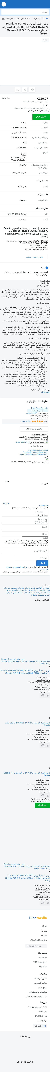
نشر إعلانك (42, 805)
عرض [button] (31, 442)
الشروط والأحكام (40, 979)
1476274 (22, 137)
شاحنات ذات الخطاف (36, 590)
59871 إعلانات (32, 413)
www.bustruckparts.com (38, 450)
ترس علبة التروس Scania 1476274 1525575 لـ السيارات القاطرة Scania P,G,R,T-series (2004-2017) (27, 878)
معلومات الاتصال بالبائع (38, 940)
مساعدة (44, 935)
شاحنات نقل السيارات (14, 592)
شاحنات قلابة (29, 588)
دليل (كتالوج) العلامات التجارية (36, 996)
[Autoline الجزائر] (33, 4)
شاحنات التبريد (43, 592)
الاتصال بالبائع (41, 117)
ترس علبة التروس (19, 132)
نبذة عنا (44, 931)
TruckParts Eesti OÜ (39, 408)
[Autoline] (3, 18)
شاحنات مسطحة (17, 588)
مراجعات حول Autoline (38, 992)
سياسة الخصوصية (20, 567)
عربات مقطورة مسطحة (40, 595)
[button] (4, 4)
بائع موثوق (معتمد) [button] (37, 410)
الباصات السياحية (30, 592)
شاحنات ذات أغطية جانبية (17, 590)
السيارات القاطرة (42, 588)
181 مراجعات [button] (25, 421)
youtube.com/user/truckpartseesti (34, 454)
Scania (23, 122)
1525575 (15, 137)
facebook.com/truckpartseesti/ (35, 452)
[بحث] (3, 12)
